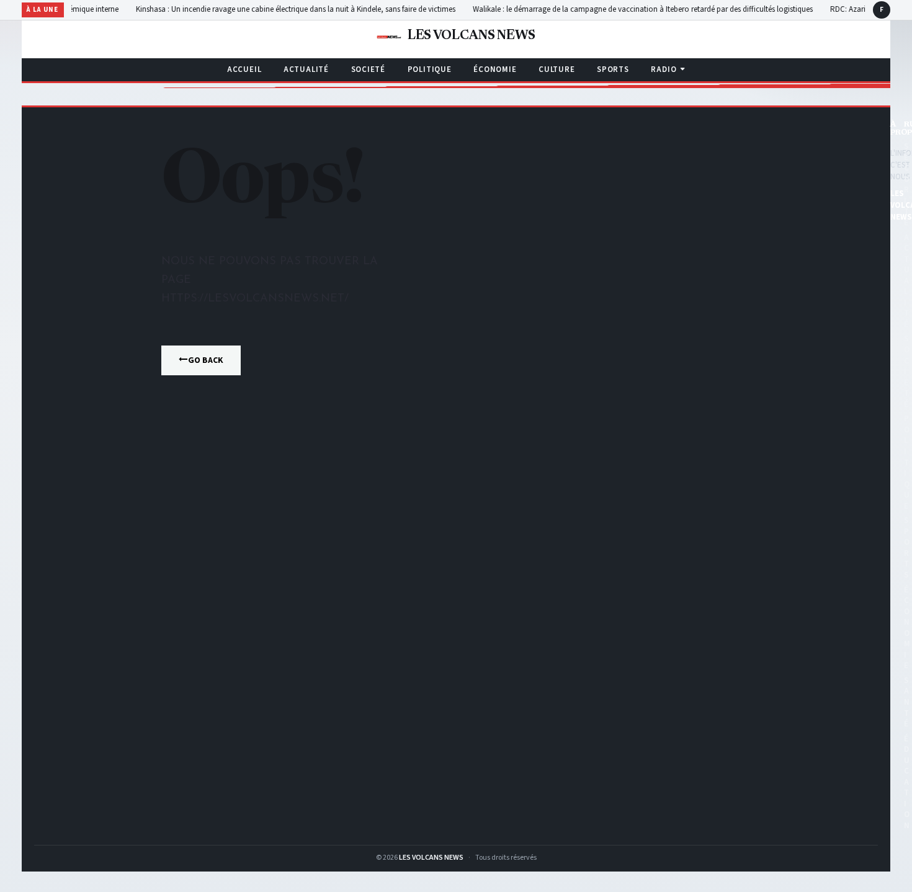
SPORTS (613, 69)
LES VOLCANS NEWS (431, 857)
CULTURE (556, 69)
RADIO (663, 69)
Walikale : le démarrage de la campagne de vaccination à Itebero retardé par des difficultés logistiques (686, 9)
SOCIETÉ (368, 69)
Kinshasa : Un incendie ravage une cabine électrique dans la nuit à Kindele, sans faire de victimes (338, 9)
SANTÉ (907, 702)
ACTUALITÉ (306, 69)
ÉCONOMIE (494, 69)
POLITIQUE (430, 69)
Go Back (205, 360)
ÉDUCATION (907, 782)
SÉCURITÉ (907, 184)
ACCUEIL (244, 69)
